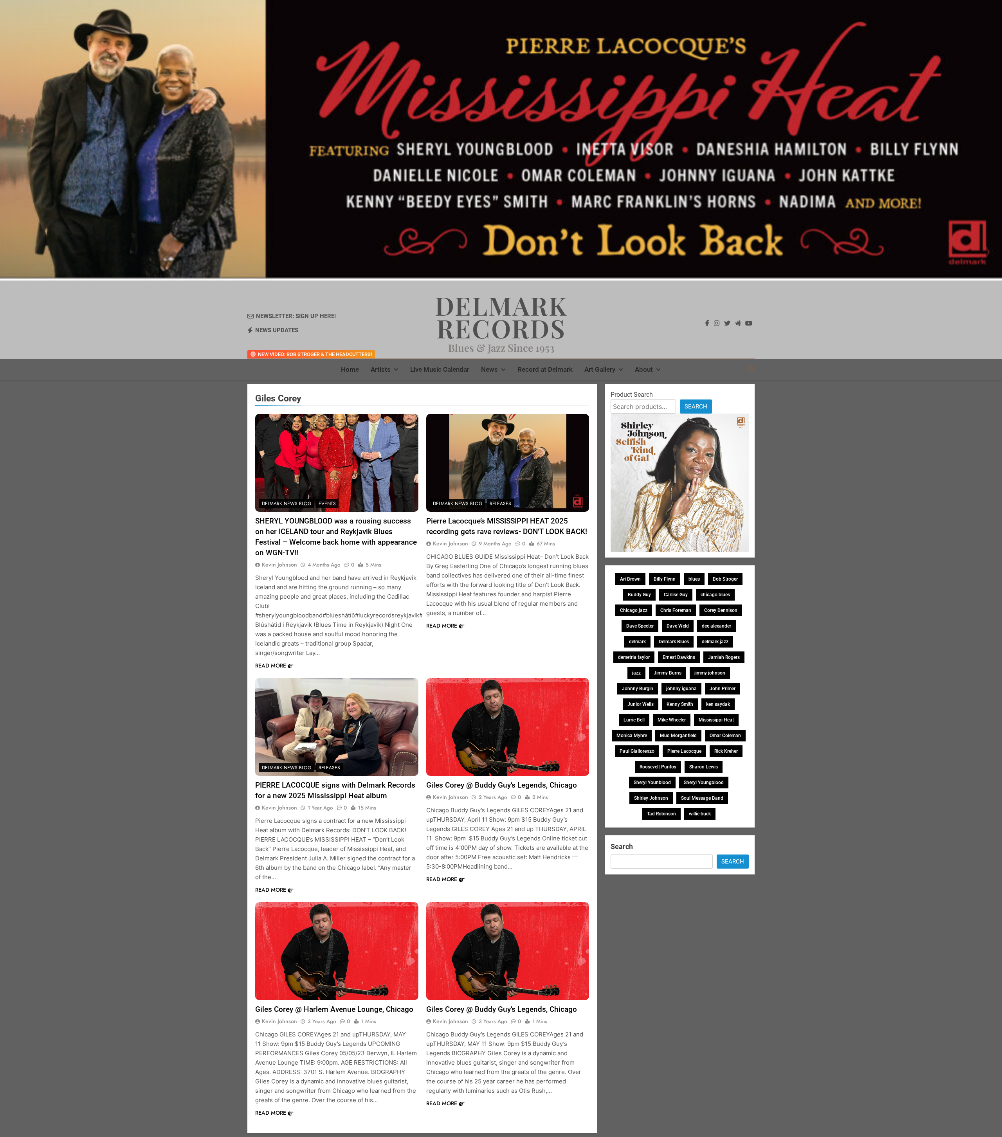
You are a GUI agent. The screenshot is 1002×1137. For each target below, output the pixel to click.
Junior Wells (640, 704)
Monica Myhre (631, 735)
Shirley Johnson (651, 798)
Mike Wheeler (672, 720)
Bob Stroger (725, 579)
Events (327, 503)
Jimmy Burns (667, 673)
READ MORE (270, 665)
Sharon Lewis (703, 767)
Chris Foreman (675, 610)
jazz (636, 673)
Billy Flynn (665, 579)
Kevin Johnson (279, 564)
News (489, 369)
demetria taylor (634, 657)
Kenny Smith (680, 704)
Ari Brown (630, 579)
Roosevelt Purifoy (658, 767)
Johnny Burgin (637, 688)
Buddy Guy (639, 594)
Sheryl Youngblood (704, 782)
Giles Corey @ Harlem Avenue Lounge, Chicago (334, 1009)
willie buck (700, 814)
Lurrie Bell (634, 720)
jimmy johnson (709, 673)
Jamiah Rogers (724, 657)
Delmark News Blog (286, 503)
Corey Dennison (720, 610)
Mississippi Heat (716, 720)
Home (350, 369)
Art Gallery (599, 369)
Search (696, 406)
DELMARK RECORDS (501, 316)
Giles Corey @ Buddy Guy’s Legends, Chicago (501, 785)
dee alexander (716, 626)
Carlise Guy (676, 594)
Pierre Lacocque (684, 751)
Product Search (632, 394)
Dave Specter (640, 626)
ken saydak (718, 704)
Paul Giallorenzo (637, 751)
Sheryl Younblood (652, 782)
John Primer (722, 688)
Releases (500, 503)
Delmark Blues (674, 641)
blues (694, 579)
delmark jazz (715, 641)
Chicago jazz (633, 610)
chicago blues (715, 594)
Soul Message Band (702, 798)
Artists (381, 369)
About (644, 369)
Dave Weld (678, 626)
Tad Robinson (661, 814)
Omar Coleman (725, 735)
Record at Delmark (545, 369)
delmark (637, 641)
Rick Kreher (726, 751)
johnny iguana (681, 688)
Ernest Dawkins (679, 657)
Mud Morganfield (678, 735)
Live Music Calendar (439, 369)
